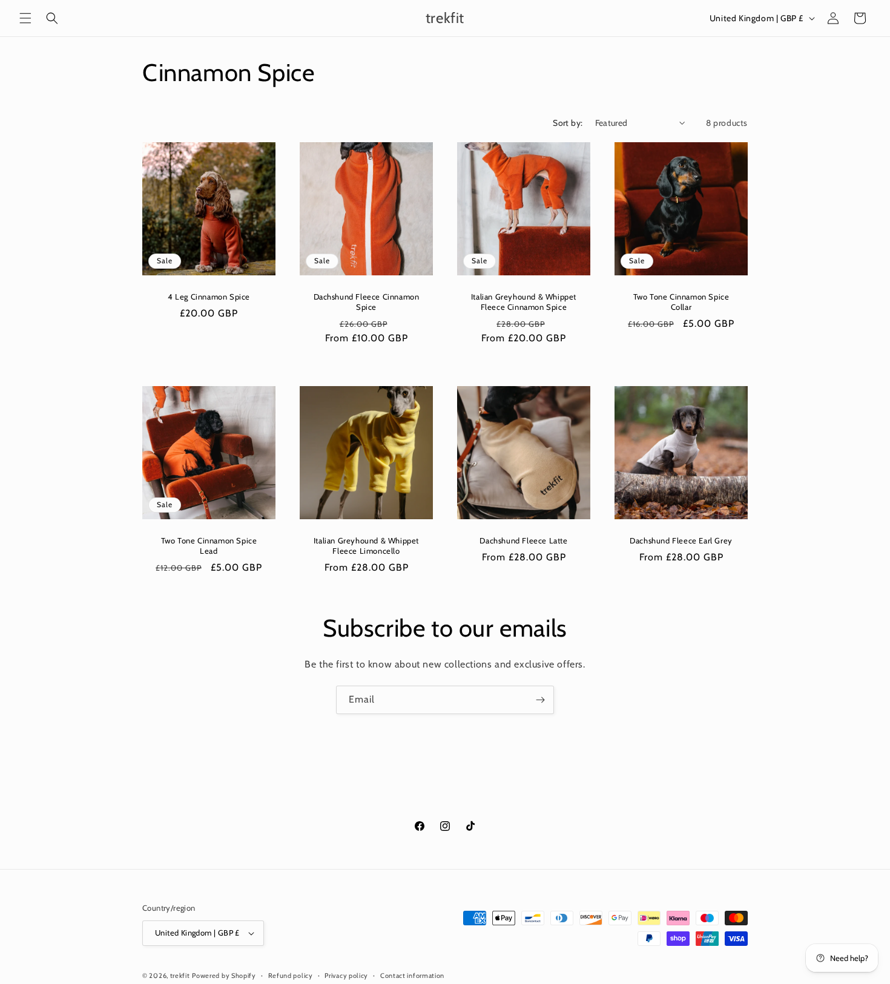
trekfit (180, 975)
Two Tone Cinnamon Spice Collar (681, 302)
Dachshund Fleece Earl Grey (681, 540)
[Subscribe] (540, 700)
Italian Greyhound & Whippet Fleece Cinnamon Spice (523, 302)
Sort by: (567, 122)
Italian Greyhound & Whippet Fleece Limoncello (366, 546)
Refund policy (290, 975)
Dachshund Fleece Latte (523, 540)
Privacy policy (346, 975)
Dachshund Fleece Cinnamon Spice (367, 302)
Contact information (412, 975)
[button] (25, 18)
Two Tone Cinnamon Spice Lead (209, 546)
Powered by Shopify (224, 975)
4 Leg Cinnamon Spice (209, 296)
